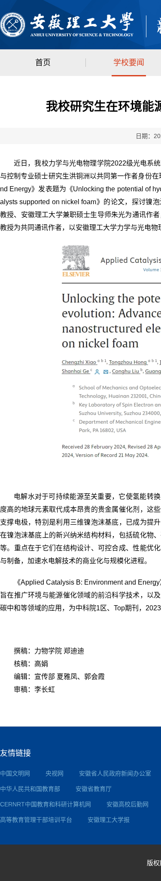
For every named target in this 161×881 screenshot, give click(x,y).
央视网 (55, 773)
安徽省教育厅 (94, 788)
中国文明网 (15, 773)
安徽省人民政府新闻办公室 (115, 773)
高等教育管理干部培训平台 (36, 819)
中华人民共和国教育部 (30, 788)
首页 (43, 62)
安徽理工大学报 (109, 819)
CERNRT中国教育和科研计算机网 (45, 804)
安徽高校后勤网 (127, 804)
